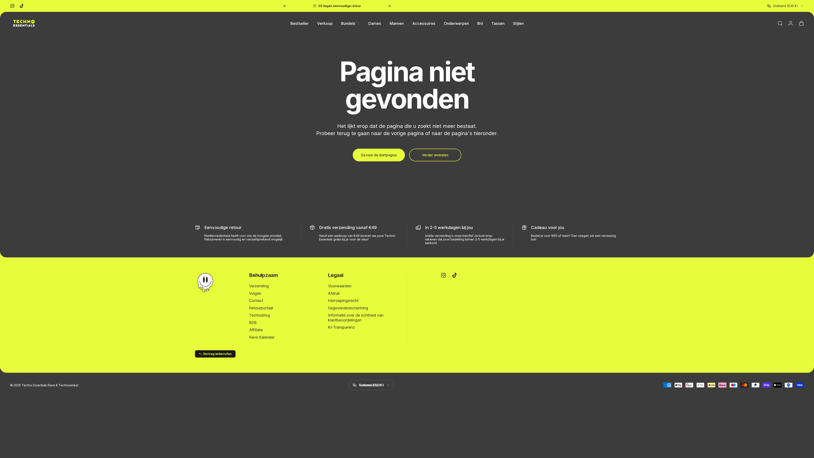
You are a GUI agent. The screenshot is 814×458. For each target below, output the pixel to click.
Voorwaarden (339, 286)
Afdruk (334, 293)
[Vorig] (285, 6)
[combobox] (785, 6)
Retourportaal (261, 308)
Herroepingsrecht (343, 300)
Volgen (255, 293)
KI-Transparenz (341, 327)
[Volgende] (389, 6)
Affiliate (256, 330)
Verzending (259, 286)
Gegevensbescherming (348, 308)
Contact (256, 300)
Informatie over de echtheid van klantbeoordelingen (355, 317)
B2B (252, 322)
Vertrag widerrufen (217, 354)
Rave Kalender (262, 337)
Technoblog (259, 315)
